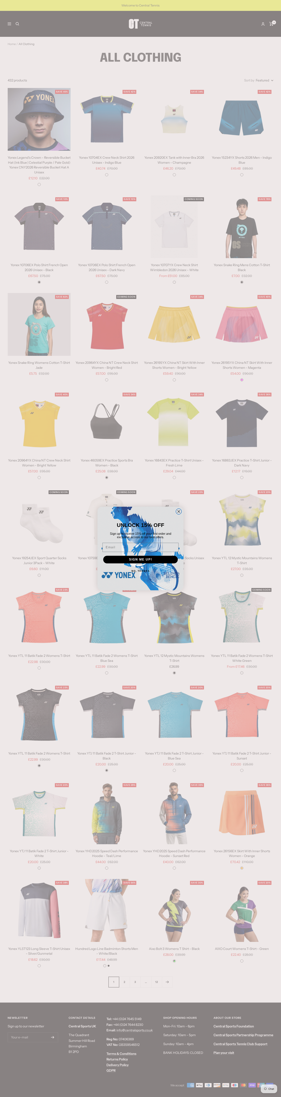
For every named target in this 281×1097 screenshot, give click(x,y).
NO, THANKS (141, 571)
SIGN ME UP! (140, 559)
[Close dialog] (179, 511)
